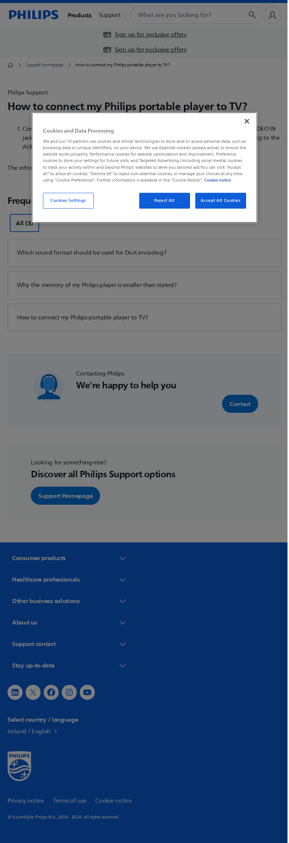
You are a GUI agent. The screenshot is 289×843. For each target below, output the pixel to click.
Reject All (162, 200)
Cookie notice (215, 179)
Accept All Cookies (218, 200)
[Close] (244, 121)
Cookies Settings (65, 200)
